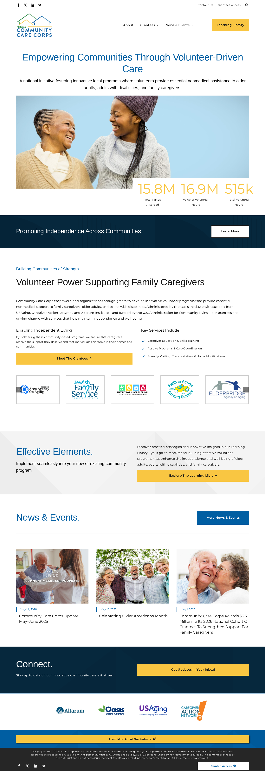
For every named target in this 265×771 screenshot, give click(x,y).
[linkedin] (32, 5)
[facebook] (18, 5)
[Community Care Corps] (34, 15)
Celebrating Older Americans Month (133, 616)
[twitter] (25, 5)
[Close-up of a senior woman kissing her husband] (213, 551)
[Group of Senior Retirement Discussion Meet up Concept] (132, 551)
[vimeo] (39, 5)
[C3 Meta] (52, 551)
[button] (246, 5)
